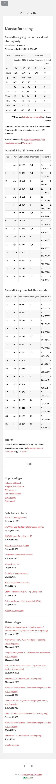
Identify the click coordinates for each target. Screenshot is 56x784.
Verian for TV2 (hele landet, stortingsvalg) (23, 678)
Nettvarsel (10, 501)
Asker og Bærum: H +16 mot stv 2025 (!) (23, 601)
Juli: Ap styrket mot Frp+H (17, 545)
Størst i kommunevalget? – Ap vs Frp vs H (23, 591)
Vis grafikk (27, 143)
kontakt (25, 451)
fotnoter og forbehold (32, 117)
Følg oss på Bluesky (13, 483)
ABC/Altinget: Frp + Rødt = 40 (18, 536)
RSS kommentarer (13, 493)
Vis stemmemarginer (31, 139)
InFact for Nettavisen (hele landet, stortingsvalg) (26, 713)
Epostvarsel (10, 497)
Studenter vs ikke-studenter (17, 582)
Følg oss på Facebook (14, 486)
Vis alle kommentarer (14, 610)
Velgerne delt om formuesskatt (19, 554)
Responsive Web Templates (32, 774)
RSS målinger (11, 490)
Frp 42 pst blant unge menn (17, 573)
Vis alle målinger (12, 745)
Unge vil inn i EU (12, 564)
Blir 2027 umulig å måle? (16, 517)
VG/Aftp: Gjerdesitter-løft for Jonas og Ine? (24, 527)
